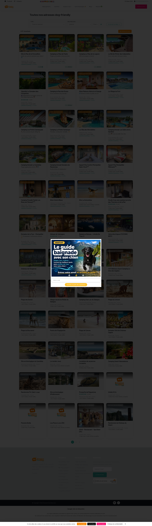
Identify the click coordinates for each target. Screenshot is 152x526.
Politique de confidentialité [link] (115, 524)
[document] (76, 263)
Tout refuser (91, 524)
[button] (99, 241)
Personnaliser (101, 524)
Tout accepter (82, 524)
